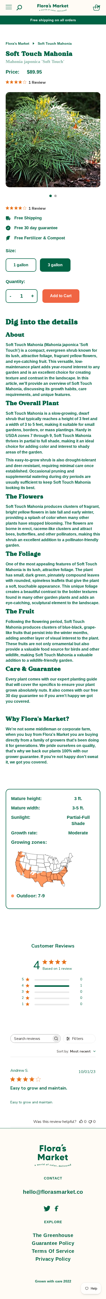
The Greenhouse (53, 1235)
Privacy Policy (53, 1259)
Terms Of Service (53, 1251)
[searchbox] (31, 1038)
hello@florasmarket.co (53, 1192)
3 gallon (55, 265)
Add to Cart (60, 296)
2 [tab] (55, 196)
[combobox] (76, 1051)
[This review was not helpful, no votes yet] (90, 1121)
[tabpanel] (53, 139)
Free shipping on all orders (53, 20)
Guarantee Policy (53, 1243)
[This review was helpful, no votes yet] (81, 1121)
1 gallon (21, 265)
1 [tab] (50, 196)
